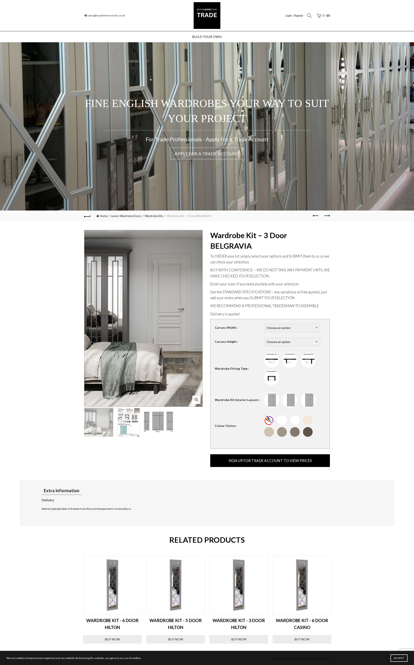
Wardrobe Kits (154, 216)
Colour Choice (225, 426)
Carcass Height (226, 341)
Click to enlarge (196, 400)
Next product (326, 216)
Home (104, 216)
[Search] (309, 15)
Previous (77, 600)
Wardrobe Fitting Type (231, 368)
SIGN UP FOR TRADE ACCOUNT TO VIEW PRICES (270, 460)
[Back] (87, 216)
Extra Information (61, 490)
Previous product (315, 216)
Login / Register (294, 15)
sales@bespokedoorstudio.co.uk (106, 15)
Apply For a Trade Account (207, 153)
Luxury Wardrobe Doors (126, 216)
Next (336, 600)
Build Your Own (206, 37)
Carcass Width (225, 327)
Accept (399, 658)
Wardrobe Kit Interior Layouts (237, 400)
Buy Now (112, 639)
